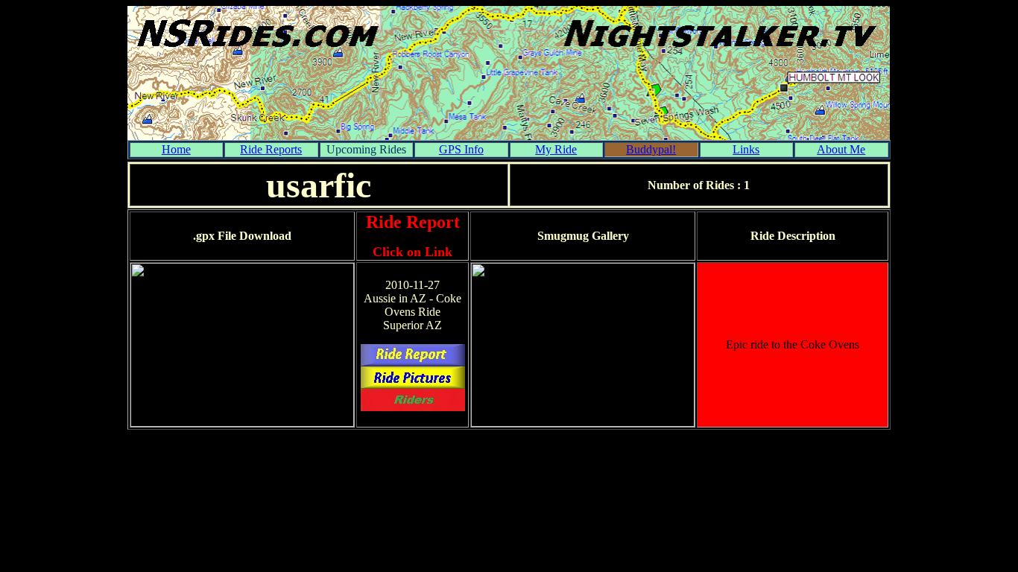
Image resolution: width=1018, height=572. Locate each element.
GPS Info (461, 149)
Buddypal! (651, 149)
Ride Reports (271, 149)
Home (176, 149)
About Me (841, 149)
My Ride (556, 149)
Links (746, 149)
